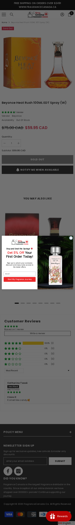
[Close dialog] (71, 238)
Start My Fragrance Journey (20, 279)
